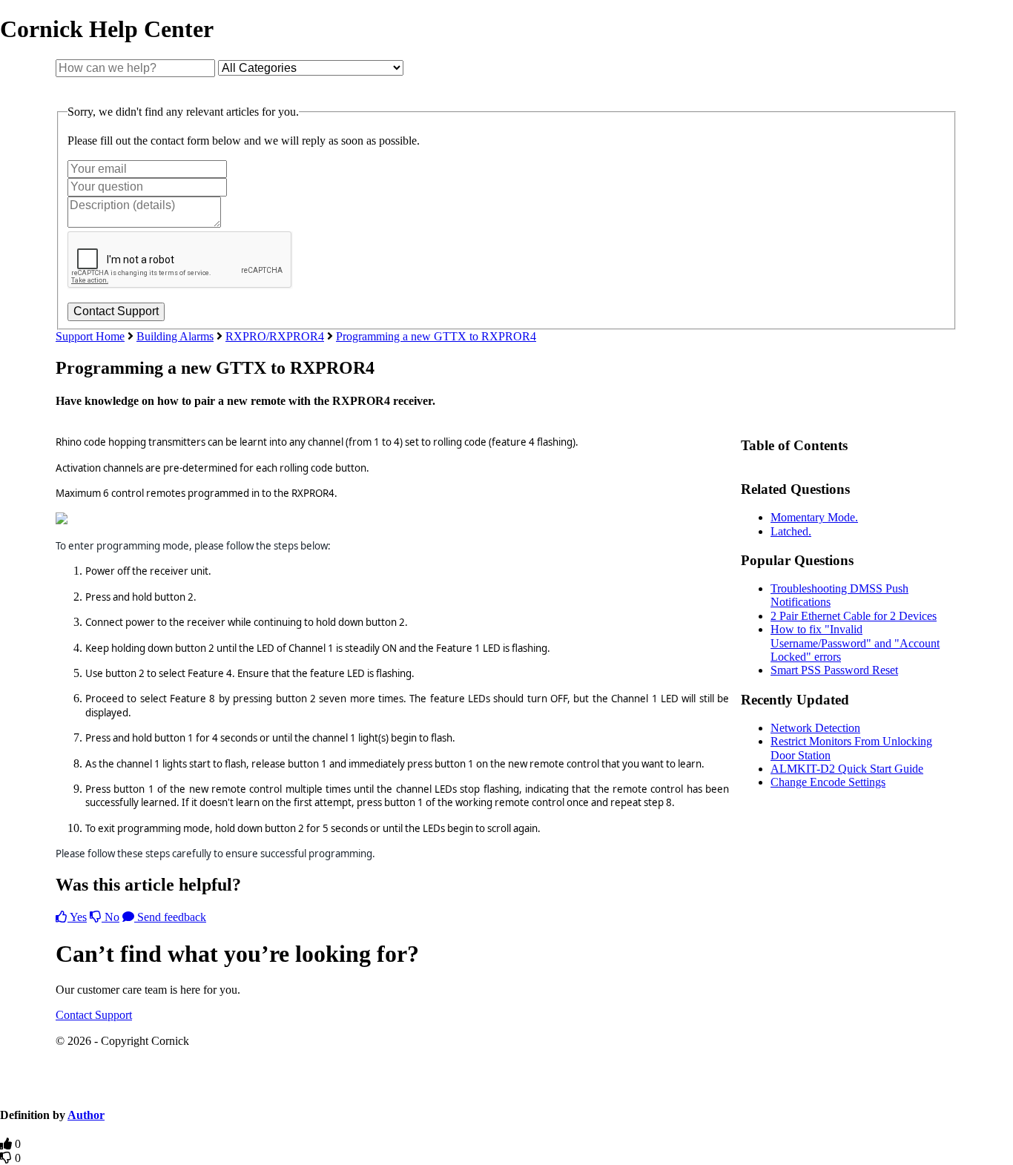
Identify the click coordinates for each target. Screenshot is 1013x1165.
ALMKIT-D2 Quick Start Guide (847, 768)
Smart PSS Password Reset (834, 670)
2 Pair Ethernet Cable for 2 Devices (854, 616)
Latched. (791, 531)
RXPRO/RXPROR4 (274, 336)
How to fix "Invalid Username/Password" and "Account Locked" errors (855, 643)
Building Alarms (175, 336)
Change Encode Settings (828, 782)
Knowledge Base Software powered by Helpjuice (506, 1086)
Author (86, 1115)
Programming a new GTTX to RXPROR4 (436, 336)
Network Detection (815, 728)
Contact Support (94, 1015)
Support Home (90, 336)
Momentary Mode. (814, 517)
